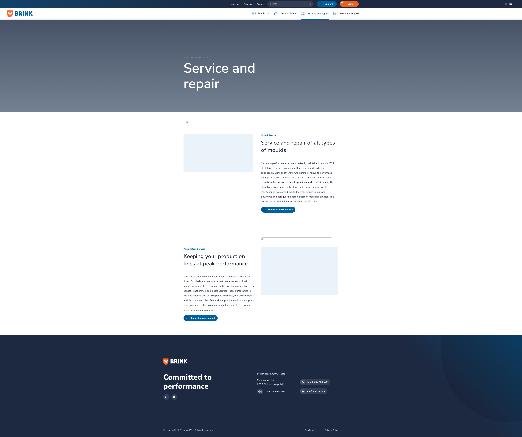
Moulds (262, 13)
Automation (287, 13)
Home (186, 57)
